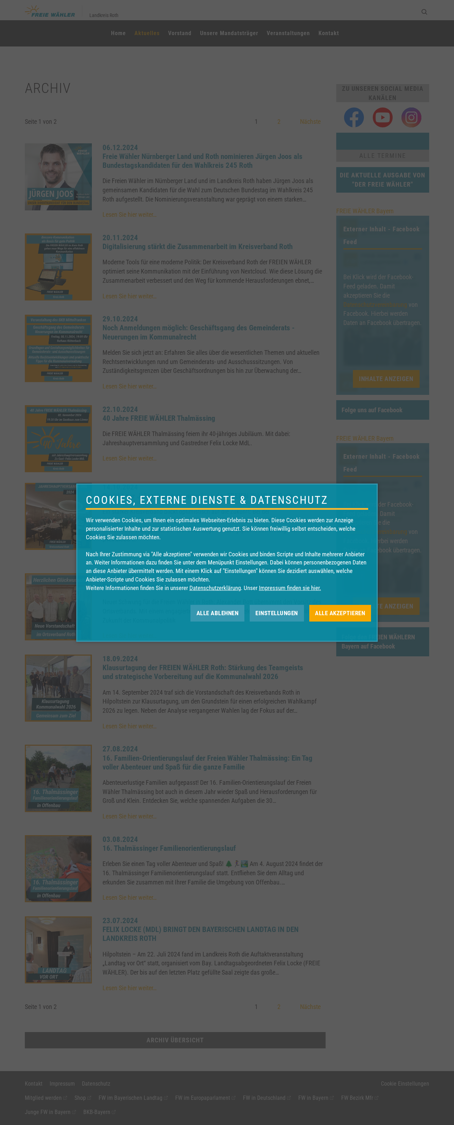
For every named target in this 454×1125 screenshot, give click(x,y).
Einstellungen (276, 612)
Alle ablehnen (217, 612)
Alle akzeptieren (340, 612)
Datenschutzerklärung (215, 587)
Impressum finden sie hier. (290, 587)
